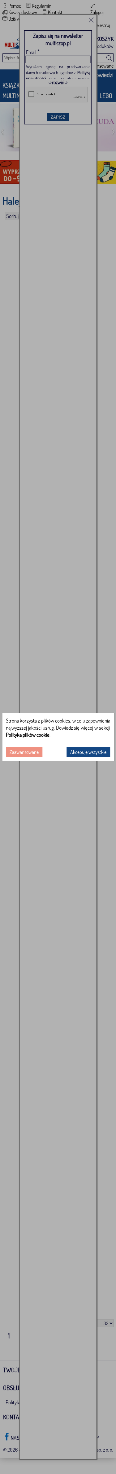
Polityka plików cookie (27, 734)
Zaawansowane (24, 752)
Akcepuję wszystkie (88, 752)
